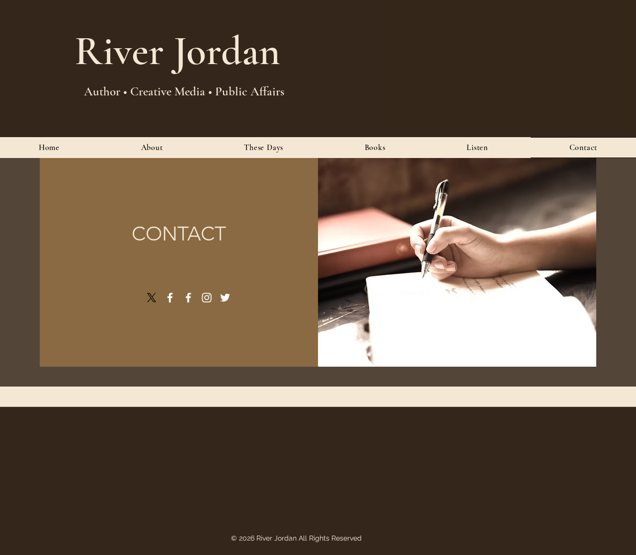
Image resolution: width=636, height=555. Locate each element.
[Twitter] (225, 297)
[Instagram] (206, 297)
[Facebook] (169, 297)
